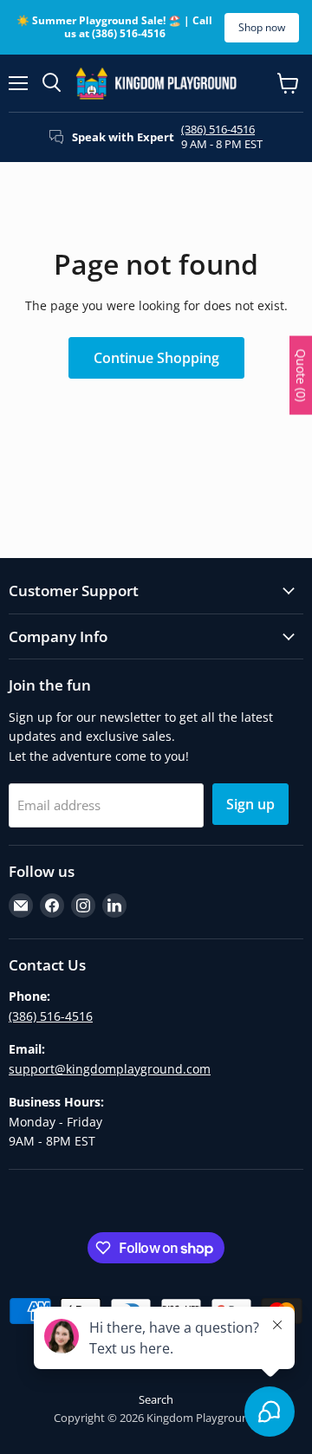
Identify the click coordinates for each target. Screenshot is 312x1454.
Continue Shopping (156, 357)
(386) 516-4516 (218, 129)
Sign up (250, 804)
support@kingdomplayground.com (110, 1069)
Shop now (261, 27)
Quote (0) (301, 374)
